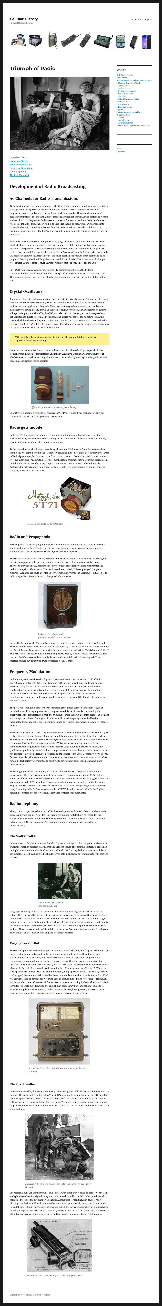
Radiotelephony (18, 171)
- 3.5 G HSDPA (122, 110)
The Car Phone (122, 78)
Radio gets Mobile (19, 161)
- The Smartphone (124, 107)
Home (119, 149)
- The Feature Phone (125, 94)
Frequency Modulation (21, 168)
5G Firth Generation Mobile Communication (134, 126)
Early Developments (125, 75)
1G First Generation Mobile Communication (134, 80)
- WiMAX (120, 118)
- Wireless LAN (123, 104)
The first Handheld (19, 175)
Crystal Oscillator (18, 157)
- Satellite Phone (123, 88)
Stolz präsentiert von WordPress (38, 1295)
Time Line (121, 151)
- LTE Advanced (123, 120)
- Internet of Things (125, 123)
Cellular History (24, 19)
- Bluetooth (121, 96)
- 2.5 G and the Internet (126, 91)
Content (136, 19)
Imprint (148, 19)
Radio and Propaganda (21, 164)
